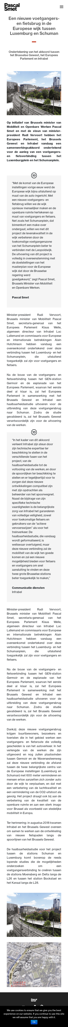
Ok (34, 1022)
